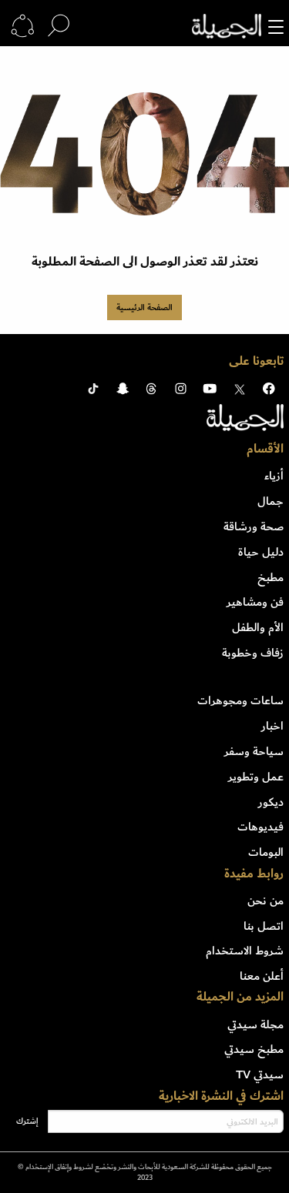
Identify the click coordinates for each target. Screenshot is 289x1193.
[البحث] (58, 26)
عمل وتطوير (256, 777)
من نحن (265, 901)
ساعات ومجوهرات (240, 700)
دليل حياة (261, 552)
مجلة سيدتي (255, 1024)
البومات (266, 852)
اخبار (272, 726)
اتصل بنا (264, 926)
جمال (270, 501)
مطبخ (270, 577)
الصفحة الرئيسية (144, 307)
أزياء (274, 476)
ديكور (271, 802)
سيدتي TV (260, 1074)
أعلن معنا (262, 976)
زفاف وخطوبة (253, 653)
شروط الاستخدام (245, 951)
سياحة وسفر (254, 751)
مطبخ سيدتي (254, 1049)
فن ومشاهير (255, 602)
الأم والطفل (258, 627)
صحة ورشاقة (253, 526)
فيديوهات (260, 827)
